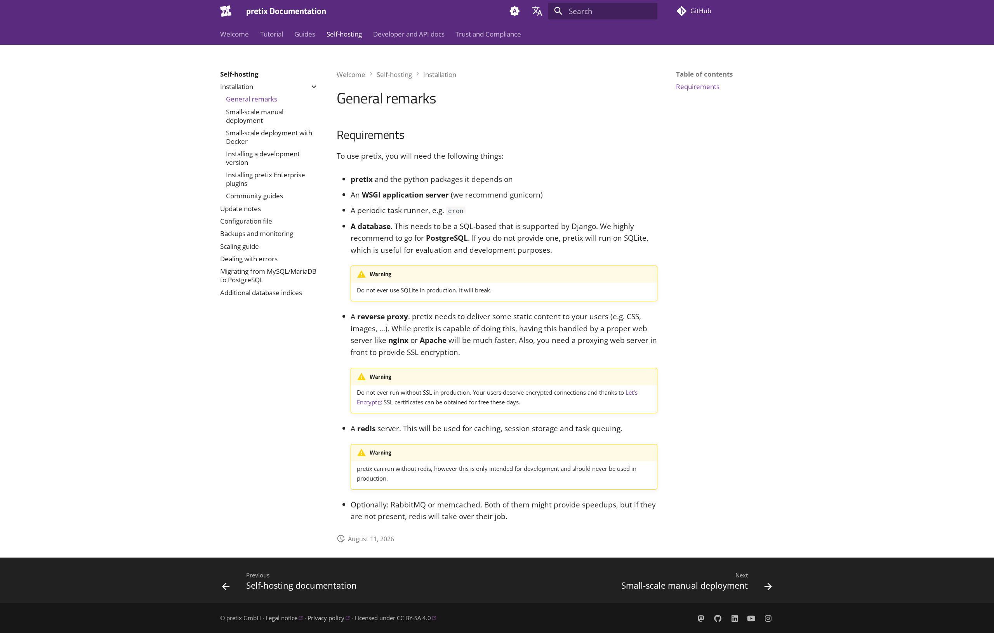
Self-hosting (344, 34)
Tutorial (271, 34)
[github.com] (718, 618)
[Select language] (537, 11)
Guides (304, 34)
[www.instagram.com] (768, 618)
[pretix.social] (700, 618)
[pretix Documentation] (226, 11)
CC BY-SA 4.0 (414, 618)
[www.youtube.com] (751, 618)
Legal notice (281, 618)
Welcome (234, 34)
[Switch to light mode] (515, 11)
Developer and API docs (408, 34)
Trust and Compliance (488, 34)
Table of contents (704, 74)
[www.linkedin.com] (734, 618)
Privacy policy (326, 618)
